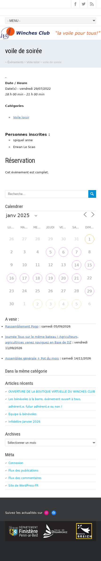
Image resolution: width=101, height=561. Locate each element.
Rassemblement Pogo (22, 326)
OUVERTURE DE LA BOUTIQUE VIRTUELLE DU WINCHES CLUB (51, 391)
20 (63, 278)
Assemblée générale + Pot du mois (32, 358)
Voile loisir (21, 117)
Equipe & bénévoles (22, 414)
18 (37, 278)
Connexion (15, 463)
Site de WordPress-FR (23, 485)
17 (24, 278)
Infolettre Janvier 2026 (24, 421)
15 (89, 265)
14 (76, 265)
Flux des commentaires (24, 478)
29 (89, 291)
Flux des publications (23, 470)
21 (76, 278)
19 (50, 278)
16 (11, 278)
